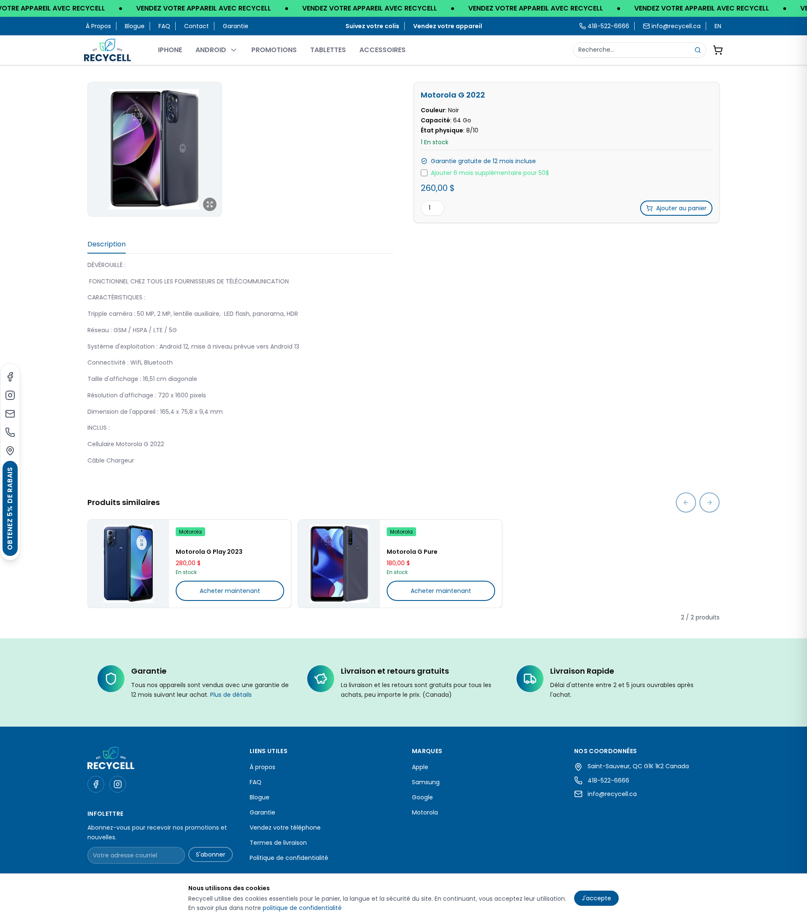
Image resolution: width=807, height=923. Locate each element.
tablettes (328, 50)
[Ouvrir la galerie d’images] (154, 149)
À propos (98, 26)
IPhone (170, 50)
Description (106, 244)
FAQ (164, 26)
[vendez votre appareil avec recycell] (403, 8)
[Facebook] (10, 377)
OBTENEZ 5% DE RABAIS (10, 508)
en (718, 26)
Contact (196, 26)
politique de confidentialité (302, 908)
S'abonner (210, 854)
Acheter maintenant (230, 591)
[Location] (10, 451)
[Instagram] (10, 395)
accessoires (382, 50)
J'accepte (596, 898)
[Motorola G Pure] (339, 564)
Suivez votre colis (372, 26)
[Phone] (10, 432)
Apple (420, 767)
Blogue (259, 797)
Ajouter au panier (681, 208)
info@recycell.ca (676, 26)
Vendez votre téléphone (285, 827)
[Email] (10, 414)
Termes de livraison (278, 842)
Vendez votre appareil (447, 26)
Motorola (425, 812)
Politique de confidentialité (289, 858)
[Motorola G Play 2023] (128, 564)
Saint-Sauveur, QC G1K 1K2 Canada (638, 766)
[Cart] (718, 50)
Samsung (426, 782)
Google (422, 797)
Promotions (274, 50)
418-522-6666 (608, 780)
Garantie (262, 812)
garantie (235, 26)
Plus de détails (231, 694)
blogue (135, 26)
